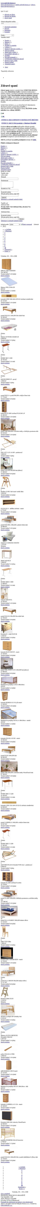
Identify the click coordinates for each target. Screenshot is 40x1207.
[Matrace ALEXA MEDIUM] (9, 1031)
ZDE (34, 140)
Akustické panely (10, 64)
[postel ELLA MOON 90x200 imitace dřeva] (8, 976)
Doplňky (7, 55)
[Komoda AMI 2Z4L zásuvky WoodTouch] (7, 1121)
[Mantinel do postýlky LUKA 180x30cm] (9, 683)
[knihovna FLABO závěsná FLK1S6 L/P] (4, 412)
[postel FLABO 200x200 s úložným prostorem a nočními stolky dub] (9, 897)
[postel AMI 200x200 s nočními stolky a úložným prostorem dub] (8, 430)
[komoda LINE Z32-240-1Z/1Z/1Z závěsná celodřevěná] (9, 804)
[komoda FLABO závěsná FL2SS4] (8, 881)
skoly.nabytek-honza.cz (8, 4)
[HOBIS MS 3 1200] (6, 353)
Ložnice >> (8, 47)
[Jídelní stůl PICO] (7, 559)
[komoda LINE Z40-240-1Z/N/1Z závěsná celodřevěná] (9, 298)
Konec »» (7, 251)
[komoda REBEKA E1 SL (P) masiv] (5, 701)
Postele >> (8, 40)
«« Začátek (7, 229)
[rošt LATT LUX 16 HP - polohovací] (9, 448)
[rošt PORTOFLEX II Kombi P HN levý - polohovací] (9, 860)
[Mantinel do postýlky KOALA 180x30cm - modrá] (9, 719)
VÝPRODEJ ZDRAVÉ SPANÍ (14, 59)
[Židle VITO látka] (5, 937)
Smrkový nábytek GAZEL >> (14, 49)
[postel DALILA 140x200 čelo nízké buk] (9, 314)
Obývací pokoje (9, 50)
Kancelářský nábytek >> (12, 54)
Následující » (8, 249)
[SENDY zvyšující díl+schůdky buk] (8, 1015)
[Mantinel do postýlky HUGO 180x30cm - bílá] (9, 1085)
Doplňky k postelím (10, 45)
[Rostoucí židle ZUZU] (5, 997)
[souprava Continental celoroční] (8, 541)
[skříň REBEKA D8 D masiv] (9, 1070)
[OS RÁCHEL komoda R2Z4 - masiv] (7, 958)
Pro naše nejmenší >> (11, 57)
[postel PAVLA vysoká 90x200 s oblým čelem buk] (9, 394)
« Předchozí (7, 231)
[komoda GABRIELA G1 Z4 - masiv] (5, 1103)
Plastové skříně (9, 62)
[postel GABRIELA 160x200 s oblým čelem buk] (9, 821)
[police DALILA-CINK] (9, 1053)
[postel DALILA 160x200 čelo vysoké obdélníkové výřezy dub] (9, 1156)
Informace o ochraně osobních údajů (11, 199)
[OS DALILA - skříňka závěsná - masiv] (9, 507)
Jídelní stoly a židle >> (11, 52)
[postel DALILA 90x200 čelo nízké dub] (9, 615)
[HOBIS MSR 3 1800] (7, 577)
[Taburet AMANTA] (4, 598)
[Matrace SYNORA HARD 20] (9, 332)
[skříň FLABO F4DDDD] (6, 269)
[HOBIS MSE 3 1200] (6, 839)
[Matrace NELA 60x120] (9, 286)
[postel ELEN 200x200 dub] (9, 754)
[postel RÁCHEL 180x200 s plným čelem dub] (9, 523)
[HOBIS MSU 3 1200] (7, 789)
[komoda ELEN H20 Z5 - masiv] (7, 651)
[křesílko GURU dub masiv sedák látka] (6, 487)
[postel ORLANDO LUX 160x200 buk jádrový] (7, 668)
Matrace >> (8, 42)
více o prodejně (5, 1193)
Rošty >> (7, 44)
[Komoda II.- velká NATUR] (7, 633)
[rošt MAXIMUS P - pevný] (9, 374)
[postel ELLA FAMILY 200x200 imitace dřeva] (9, 915)
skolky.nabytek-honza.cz (23, 4)
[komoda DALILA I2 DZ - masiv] (7, 737)
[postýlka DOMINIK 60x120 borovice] (8, 1139)
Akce (6, 67)
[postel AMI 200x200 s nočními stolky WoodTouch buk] (9, 771)
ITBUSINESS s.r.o (6, 1205)
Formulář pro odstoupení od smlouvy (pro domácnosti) (17, 1202)
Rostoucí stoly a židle (11, 60)
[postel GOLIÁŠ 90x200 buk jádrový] (7, 469)
